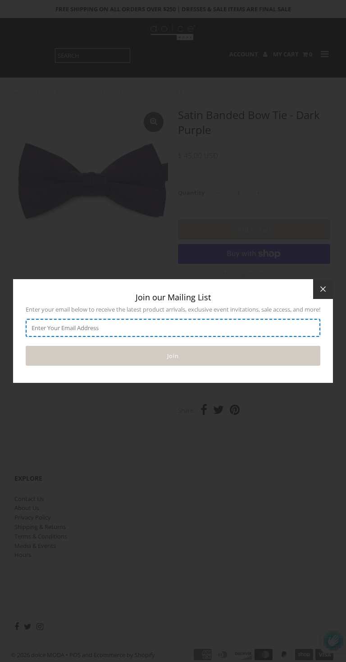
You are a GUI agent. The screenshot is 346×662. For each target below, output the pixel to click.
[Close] (323, 289)
